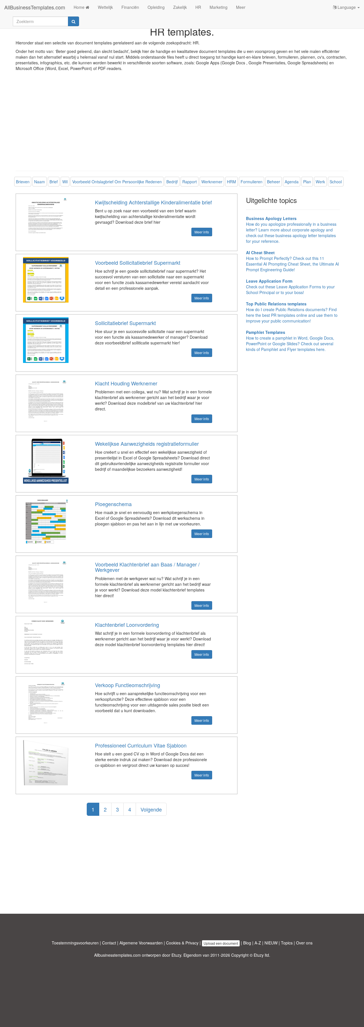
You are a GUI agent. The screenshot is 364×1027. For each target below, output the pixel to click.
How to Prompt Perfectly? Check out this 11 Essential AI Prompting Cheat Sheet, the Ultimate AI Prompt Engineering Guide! (292, 261)
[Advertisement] (182, 125)
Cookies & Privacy (182, 943)
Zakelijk (180, 7)
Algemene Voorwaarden (141, 943)
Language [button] (346, 7)
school (336, 181)
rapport (189, 181)
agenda (292, 181)
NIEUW (271, 943)
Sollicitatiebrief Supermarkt (125, 322)
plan (307, 181)
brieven (23, 181)
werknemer (211, 181)
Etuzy (176, 955)
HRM (231, 181)
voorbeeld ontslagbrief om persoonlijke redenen (117, 181)
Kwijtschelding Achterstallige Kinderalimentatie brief (153, 202)
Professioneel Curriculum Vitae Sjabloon (141, 745)
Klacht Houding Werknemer (126, 383)
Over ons (304, 943)
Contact (109, 943)
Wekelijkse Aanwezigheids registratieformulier (147, 443)
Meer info (202, 231)
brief (53, 181)
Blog (247, 943)
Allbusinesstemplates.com (117, 955)
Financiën (130, 7)
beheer (273, 181)
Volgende (151, 809)
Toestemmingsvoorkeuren (75, 943)
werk (320, 181)
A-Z (258, 943)
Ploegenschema (113, 504)
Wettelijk (105, 7)
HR (198, 7)
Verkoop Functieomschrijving (127, 685)
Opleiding (156, 7)
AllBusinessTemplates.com (34, 7)
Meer (240, 7)
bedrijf (172, 181)
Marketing (219, 7)
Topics (287, 943)
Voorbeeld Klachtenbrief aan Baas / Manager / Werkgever (147, 567)
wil (65, 181)
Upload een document (221, 943)
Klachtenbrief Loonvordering (127, 624)
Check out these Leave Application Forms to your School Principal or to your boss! (290, 286)
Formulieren (251, 181)
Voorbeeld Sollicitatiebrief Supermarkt (137, 262)
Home (80, 7)
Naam (39, 181)
